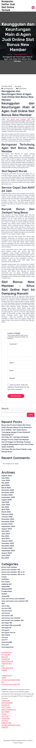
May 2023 (5, 558)
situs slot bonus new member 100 (15, 601)
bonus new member (9, 567)
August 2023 (7, 553)
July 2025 (5, 502)
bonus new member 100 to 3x (13, 572)
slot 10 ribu (5, 716)
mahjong (4, 670)
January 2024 (7, 541)
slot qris (5, 637)
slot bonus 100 (7, 616)
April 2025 (6, 509)
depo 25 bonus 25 (7, 661)
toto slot (5, 645)
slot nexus (5, 720)
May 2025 (5, 507)
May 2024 (5, 536)
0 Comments (22, 88)
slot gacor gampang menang (11, 680)
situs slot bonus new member (13, 599)
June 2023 (6, 555)
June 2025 (6, 505)
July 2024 (5, 531)
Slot (3, 603)
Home (9, 54)
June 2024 (6, 534)
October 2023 (7, 548)
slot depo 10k (7, 623)
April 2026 (6, 485)
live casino (6, 582)
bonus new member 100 (11, 570)
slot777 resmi (6, 707)
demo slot (5, 657)
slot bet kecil (7, 611)
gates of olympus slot (9, 709)
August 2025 (7, 500)
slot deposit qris (7, 652)
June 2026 (6, 480)
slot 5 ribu (6, 606)
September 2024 (8, 526)
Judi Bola (5, 579)
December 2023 (8, 543)
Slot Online (6, 635)
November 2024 (8, 522)
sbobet (4, 594)
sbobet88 (5, 596)
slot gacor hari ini (8, 633)
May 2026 (5, 483)
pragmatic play (6, 723)
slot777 (5, 640)
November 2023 (8, 546)
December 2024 (8, 519)
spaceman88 (7, 642)
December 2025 (8, 490)
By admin (18, 86)
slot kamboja (6, 718)
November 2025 (8, 492)
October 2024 (7, 524)
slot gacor (6, 630)
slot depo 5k (6, 628)
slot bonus (6, 613)
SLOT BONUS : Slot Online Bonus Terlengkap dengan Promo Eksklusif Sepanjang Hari (16, 432)
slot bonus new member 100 (18, 119)
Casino (4, 577)
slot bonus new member (11, 618)
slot (3, 666)
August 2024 (7, 529)
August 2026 (7, 476)
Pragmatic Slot (6, 663)
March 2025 (6, 512)
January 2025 (7, 517)
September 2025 (8, 497)
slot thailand (6, 712)
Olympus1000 (7, 589)
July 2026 (5, 478)
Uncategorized (20, 54)
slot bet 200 (6, 608)
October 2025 (7, 495)
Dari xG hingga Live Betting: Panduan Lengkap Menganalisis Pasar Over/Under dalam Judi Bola (18, 444)
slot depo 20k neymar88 (11, 625)
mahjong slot (7, 584)
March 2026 (6, 488)
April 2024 (6, 538)
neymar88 (6, 587)
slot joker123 (6, 659)
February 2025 (7, 514)
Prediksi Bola (7, 591)
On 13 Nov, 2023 (7, 86)
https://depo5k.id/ (7, 668)
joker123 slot (6, 705)
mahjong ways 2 (7, 675)
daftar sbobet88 (7, 703)
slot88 (4, 677)
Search (5, 408)
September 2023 (8, 551)
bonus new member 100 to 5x (13, 574)
